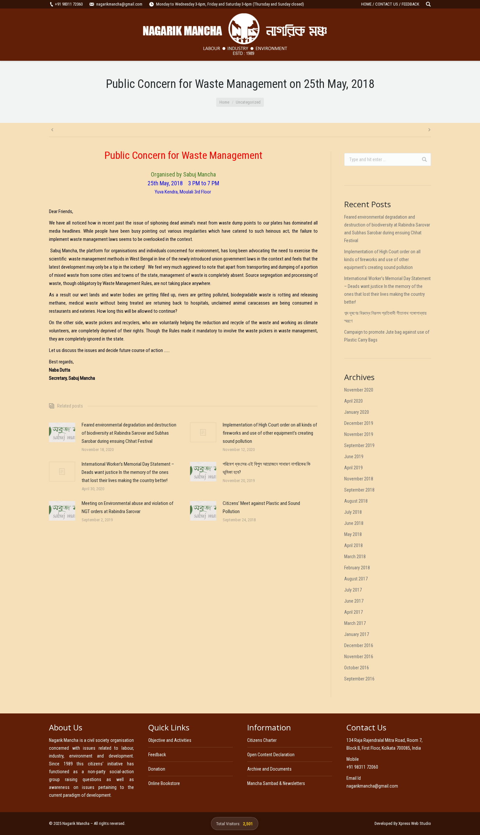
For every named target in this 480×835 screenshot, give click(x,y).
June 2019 (353, 456)
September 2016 (359, 678)
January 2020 (356, 412)
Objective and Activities (169, 740)
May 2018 (353, 534)
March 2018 (355, 556)
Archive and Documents (269, 769)
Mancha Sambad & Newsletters (276, 783)
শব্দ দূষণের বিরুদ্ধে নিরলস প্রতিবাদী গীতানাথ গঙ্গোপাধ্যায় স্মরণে (385, 317)
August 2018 (356, 501)
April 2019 (353, 467)
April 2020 (353, 401)
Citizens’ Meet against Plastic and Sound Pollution (261, 507)
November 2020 (358, 389)
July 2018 (353, 512)
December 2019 (358, 423)
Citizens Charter (262, 740)
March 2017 (355, 623)
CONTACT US (386, 4)
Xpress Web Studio (414, 823)
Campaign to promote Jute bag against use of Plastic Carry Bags (386, 335)
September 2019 (359, 445)
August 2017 (356, 578)
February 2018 (357, 567)
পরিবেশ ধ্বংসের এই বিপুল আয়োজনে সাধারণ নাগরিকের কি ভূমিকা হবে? (267, 468)
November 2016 (358, 656)
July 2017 (353, 590)
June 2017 (353, 601)
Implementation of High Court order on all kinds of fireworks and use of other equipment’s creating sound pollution (270, 433)
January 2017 (356, 634)
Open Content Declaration (271, 754)
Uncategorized (248, 102)
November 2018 (358, 478)
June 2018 (353, 523)
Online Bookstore (164, 783)
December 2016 (358, 645)
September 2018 (359, 490)
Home (224, 102)
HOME (366, 4)
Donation (156, 769)
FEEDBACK (410, 4)
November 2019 (358, 434)
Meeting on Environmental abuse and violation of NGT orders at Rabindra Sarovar (127, 507)
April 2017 (353, 612)
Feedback (157, 754)
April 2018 (353, 545)
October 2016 (356, 667)
